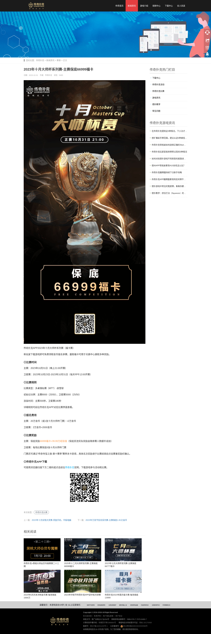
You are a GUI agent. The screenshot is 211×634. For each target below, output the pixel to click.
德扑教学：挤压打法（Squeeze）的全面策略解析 (169, 193)
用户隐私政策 (108, 616)
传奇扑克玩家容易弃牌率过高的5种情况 (169, 152)
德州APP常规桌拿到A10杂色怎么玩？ (168, 165)
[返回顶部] (207, 55)
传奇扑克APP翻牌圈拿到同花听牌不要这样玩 (169, 179)
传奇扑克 (40, 60)
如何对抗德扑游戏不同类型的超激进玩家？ (169, 158)
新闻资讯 (132, 6)
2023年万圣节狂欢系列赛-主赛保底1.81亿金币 (106, 520)
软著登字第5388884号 (107, 623)
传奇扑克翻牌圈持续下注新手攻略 (167, 172)
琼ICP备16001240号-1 (99, 626)
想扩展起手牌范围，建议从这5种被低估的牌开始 (169, 138)
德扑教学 (156, 104)
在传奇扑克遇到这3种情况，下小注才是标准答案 (169, 131)
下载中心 (169, 6)
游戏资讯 (156, 98)
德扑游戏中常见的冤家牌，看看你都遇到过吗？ (169, 186)
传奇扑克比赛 (41, 512)
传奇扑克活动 (158, 84)
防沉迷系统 (87, 616)
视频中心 (156, 6)
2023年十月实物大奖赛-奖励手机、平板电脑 (51, 520)
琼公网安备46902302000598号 (135, 626)
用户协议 (118, 616)
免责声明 (97, 616)
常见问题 (156, 111)
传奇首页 (119, 6)
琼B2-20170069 (145, 623)
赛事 (59, 60)
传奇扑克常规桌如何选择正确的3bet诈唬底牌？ (169, 145)
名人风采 (181, 6)
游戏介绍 (144, 6)
